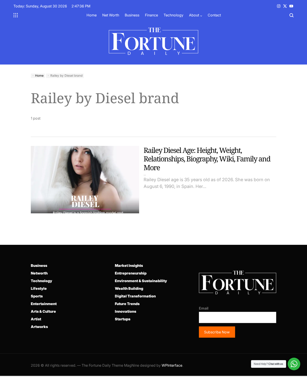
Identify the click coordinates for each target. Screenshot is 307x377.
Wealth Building (129, 288)
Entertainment (44, 303)
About (194, 15)
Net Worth (110, 15)
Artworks (39, 326)
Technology (173, 15)
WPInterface (172, 365)
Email (203, 308)
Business (132, 15)
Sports (37, 296)
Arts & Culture (43, 311)
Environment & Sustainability (141, 281)
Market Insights (129, 265)
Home (92, 15)
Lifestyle (39, 288)
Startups (122, 319)
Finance (151, 15)
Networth (39, 273)
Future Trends (127, 303)
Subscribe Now (217, 332)
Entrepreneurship (131, 273)
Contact (214, 15)
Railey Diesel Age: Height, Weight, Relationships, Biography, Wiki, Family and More (207, 158)
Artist (36, 319)
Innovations (125, 311)
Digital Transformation (135, 296)
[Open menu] (15, 15)
